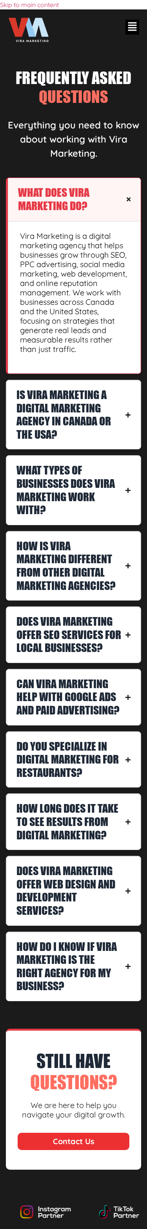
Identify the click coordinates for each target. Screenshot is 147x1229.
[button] (132, 27)
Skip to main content (29, 5)
